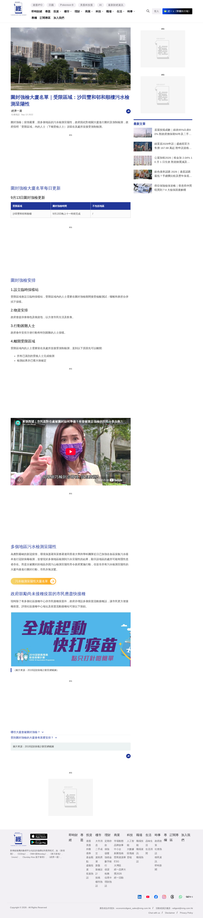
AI (100, 5)
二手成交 (99, 851)
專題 (48, 11)
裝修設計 (99, 871)
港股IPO (37, 5)
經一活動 (118, 877)
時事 (130, 11)
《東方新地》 (55, 854)
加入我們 (58, 17)
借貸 (107, 869)
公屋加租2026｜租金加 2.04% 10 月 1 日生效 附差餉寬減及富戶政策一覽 (173, 160)
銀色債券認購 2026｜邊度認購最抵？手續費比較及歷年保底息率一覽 (173, 174)
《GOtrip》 (21, 854)
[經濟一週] (19, 8)
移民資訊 (158, 859)
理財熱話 (108, 884)
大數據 (130, 849)
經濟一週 (16, 110)
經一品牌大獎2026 (120, 871)
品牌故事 (118, 845)
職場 (109, 11)
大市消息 (99, 843)
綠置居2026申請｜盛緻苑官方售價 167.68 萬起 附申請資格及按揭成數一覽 (173, 146)
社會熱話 (15, 115)
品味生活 (149, 843)
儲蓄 (107, 853)
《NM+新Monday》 (38, 854)
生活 (119, 11)
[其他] (128, 111)
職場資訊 (139, 851)
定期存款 (108, 843)
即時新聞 (158, 867)
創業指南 (118, 853)
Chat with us (154, 913)
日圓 (51, 5)
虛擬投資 (89, 867)
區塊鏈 (130, 853)
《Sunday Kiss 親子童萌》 (33, 857)
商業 (88, 11)
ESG (116, 861)
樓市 (66, 11)
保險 (107, 849)
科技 (98, 11)
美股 (88, 845)
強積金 (108, 857)
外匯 (88, 849)
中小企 (117, 849)
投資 (56, 11)
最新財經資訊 (115, 5)
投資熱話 (89, 875)
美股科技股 (86, 5)
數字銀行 (108, 863)
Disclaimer (170, 913)
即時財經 (37, 11)
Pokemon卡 (67, 5)
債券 (88, 853)
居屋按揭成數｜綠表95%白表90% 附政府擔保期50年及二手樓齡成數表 (172, 132)
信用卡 (108, 877)
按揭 (97, 877)
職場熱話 (139, 859)
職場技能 (139, 843)
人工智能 (130, 843)
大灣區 (117, 865)
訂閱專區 (45, 17)
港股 (88, 841)
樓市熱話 (99, 884)
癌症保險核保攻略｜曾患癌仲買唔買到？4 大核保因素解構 (173, 187)
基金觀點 (89, 859)
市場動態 (118, 841)
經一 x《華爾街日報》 (179, 11)
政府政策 (158, 843)
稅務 (107, 873)
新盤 (97, 865)
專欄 (34, 17)
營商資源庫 (120, 857)
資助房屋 (99, 859)
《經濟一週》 (54, 857)
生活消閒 (149, 851)
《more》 (14, 857)
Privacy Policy (186, 913)
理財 (77, 11)
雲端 (129, 857)
